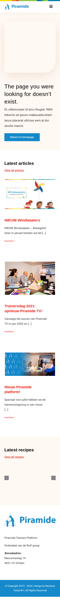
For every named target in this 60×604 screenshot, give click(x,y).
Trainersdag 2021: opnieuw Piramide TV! (30, 273)
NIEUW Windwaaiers (30, 191)
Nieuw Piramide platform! (30, 361)
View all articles (14, 170)
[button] (6, 478)
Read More (9, 241)
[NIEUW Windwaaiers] (30, 194)
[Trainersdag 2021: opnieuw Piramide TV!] (30, 278)
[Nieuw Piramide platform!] (30, 364)
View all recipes (14, 457)
